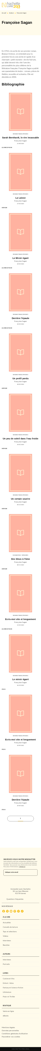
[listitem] (3, 911)
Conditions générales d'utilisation (15, 1034)
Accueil (4, 13)
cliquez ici (22, 866)
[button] (5, 29)
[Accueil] (11, 5)
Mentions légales (8, 1027)
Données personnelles (10, 1030)
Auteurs (11, 13)
